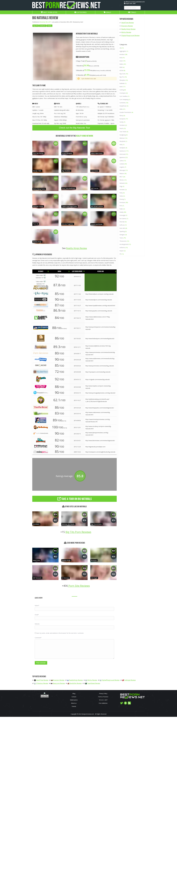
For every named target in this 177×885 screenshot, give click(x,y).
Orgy (120, 186)
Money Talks (37, 171)
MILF (121, 177)
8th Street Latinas (97, 206)
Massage (122, 170)
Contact (74, 697)
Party (121, 193)
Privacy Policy (103, 693)
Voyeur (121, 251)
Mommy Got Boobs (68, 524)
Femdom (122, 125)
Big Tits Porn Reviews (78, 532)
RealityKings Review (76, 680)
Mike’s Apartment (97, 153)
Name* (37, 605)
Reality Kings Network (84, 136)
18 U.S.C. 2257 (103, 700)
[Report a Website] (45, 697)
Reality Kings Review (76, 248)
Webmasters (74, 700)
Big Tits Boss (66, 171)
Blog (73, 693)
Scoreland (36, 524)
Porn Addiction (103, 703)
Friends (74, 706)
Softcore (122, 225)
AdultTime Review (127, 23)
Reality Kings (37, 242)
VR (120, 254)
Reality (49, 26)
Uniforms (122, 247)
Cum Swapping (123, 99)
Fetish (121, 128)
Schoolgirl (122, 215)
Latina (121, 160)
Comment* (38, 638)
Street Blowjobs (67, 153)
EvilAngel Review (130, 680)
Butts (121, 86)
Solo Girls (122, 228)
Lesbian (121, 164)
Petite (121, 196)
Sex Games (122, 218)
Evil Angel (94, 578)
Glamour (122, 138)
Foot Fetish (122, 132)
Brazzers (94, 560)
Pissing (121, 199)
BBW (121, 67)
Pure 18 (35, 224)
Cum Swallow (123, 96)
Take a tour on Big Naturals (76, 499)
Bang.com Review (59, 683)
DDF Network (37, 578)
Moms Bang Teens (39, 189)
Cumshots (122, 103)
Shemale (122, 222)
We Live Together (67, 224)
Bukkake (122, 83)
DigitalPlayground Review (110, 680)
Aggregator (122, 51)
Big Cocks (122, 74)
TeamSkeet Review (93, 683)
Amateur (122, 54)
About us (74, 703)
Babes (121, 64)
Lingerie (121, 167)
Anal (120, 57)
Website (37, 624)
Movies (121, 180)
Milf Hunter (95, 188)
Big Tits (35, 26)
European (122, 119)
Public (121, 209)
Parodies (122, 189)
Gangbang (122, 135)
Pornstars (122, 202)
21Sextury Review (42, 683)
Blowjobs (122, 80)
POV (120, 206)
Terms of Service (103, 697)
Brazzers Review (127, 26)
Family (121, 122)
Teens (121, 238)
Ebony (121, 115)
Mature (121, 173)
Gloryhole (122, 141)
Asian (121, 61)
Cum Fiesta (94, 171)
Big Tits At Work (96, 524)
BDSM (121, 70)
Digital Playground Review (130, 35)
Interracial (122, 154)
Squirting (122, 231)
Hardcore (42, 26)
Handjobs (122, 148)
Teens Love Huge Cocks (69, 206)
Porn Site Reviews (79, 585)
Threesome (122, 241)
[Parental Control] (44, 693)
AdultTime (36, 560)
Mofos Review (126, 32)
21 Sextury (65, 578)
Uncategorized (123, 244)
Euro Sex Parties (38, 153)
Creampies (122, 93)
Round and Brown (97, 224)
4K (120, 48)
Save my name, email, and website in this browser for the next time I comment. (60, 633)
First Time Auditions (68, 188)
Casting (121, 90)
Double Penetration (125, 112)
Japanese (122, 157)
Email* (37, 615)
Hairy (121, 144)
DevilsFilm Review (76, 683)
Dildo (121, 109)
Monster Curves (38, 206)
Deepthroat (122, 106)
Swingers (122, 235)
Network (122, 183)
